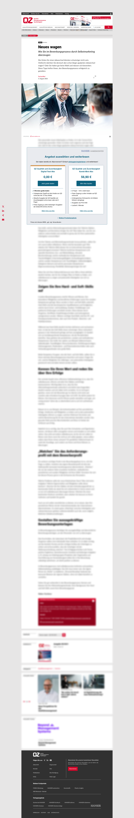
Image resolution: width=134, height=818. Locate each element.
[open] (94, 77)
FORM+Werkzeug (38, 788)
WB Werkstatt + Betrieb (39, 791)
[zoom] (110, 137)
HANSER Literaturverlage (55, 806)
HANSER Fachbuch (54, 802)
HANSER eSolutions (84, 802)
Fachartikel (41, 76)
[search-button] (109, 27)
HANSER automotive (53, 788)
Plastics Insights (79, 788)
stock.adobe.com (36, 136)
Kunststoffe (67, 788)
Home (24, 35)
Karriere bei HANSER (39, 802)
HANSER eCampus (38, 806)
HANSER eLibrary (69, 802)
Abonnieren (73, 769)
